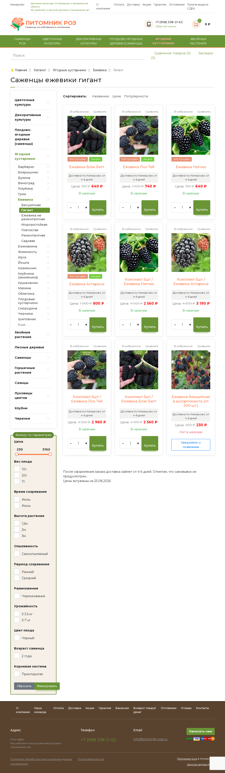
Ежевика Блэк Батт (86, 167)
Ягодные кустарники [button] (163, 41)
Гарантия (160, 4)
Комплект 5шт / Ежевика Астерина (191, 281)
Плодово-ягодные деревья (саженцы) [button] (126, 41)
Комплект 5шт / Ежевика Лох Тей (87, 399)
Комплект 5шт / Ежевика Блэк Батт (138, 399)
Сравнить (99, 111)
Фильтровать (47, 686)
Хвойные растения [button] (198, 41)
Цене (116, 96)
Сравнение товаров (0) (172, 53)
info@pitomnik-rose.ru (150, 739)
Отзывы (186, 708)
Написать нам (200, 731)
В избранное (79, 111)
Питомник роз (187, 758)
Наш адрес (17, 739)
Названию (100, 96)
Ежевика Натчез (191, 167)
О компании (103, 6)
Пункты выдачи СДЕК (197, 6)
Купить (98, 210)
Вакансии (122, 708)
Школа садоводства (201, 764)
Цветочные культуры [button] (52, 41)
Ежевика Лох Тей (139, 167)
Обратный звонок (165, 26)
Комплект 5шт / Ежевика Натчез (139, 281)
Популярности (136, 96)
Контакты (202, 708)
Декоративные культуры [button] (89, 41)
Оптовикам (177, 4)
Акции (146, 4)
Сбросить (24, 686)
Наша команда (40, 710)
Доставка (133, 4)
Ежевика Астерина (86, 284)
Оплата (119, 4)
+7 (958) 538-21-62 (98, 739)
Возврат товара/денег (144, 710)
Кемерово (17, 4)
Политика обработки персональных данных (41, 759)
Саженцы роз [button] (22, 41)
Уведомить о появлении (191, 445)
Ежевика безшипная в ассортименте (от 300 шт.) (191, 401)
